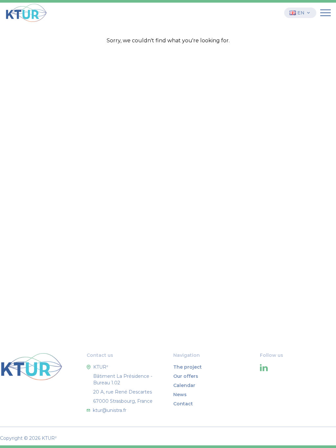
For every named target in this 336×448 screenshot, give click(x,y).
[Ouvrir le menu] (325, 13)
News (180, 394)
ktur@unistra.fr (109, 410)
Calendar (184, 385)
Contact (183, 404)
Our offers (185, 376)
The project (187, 367)
